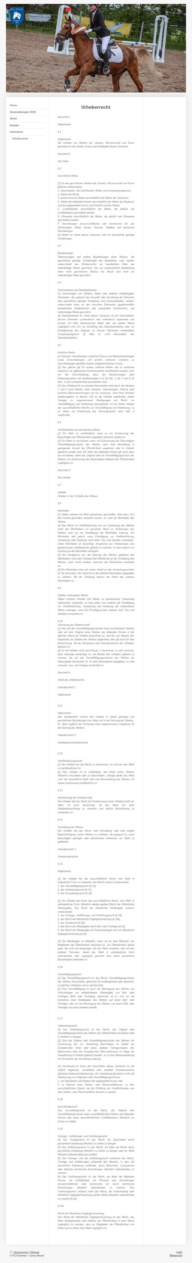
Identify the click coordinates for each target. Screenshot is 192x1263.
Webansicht (176, 1255)
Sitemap (34, 1252)
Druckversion (21, 1252)
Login (179, 1252)
